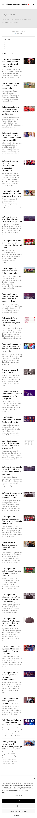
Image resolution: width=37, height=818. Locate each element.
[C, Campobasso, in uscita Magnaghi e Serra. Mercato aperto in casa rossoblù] (29, 134)
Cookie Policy (16, 815)
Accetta (18, 801)
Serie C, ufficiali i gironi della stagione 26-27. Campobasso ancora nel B (11, 444)
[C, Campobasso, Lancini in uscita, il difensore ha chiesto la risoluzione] (29, 518)
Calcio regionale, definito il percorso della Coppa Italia (10, 270)
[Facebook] (5, 42)
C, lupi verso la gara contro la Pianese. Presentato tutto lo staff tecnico (10, 110)
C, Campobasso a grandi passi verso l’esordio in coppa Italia (12, 219)
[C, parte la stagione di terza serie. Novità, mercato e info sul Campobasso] (29, 61)
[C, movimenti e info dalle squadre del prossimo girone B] (29, 700)
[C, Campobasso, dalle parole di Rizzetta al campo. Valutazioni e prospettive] (29, 346)
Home (3, 53)
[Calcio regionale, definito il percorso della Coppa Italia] (29, 270)
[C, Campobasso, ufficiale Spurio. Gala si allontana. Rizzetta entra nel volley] (29, 596)
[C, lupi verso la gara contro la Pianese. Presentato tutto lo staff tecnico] (29, 108)
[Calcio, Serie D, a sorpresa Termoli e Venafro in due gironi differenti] (29, 320)
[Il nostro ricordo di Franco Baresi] (29, 372)
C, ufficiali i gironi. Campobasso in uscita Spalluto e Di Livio (11, 419)
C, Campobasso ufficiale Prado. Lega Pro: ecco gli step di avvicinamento (11, 622)
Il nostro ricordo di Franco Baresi (10, 371)
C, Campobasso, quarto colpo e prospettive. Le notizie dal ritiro (12, 495)
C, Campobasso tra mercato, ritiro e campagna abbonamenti (10, 676)
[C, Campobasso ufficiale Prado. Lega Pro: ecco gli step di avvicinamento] (29, 620)
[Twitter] (5, 48)
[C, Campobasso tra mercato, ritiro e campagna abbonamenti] (29, 674)
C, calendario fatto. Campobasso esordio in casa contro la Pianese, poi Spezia (12, 394)
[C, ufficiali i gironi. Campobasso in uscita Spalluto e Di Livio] (29, 419)
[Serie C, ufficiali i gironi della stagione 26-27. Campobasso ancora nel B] (29, 442)
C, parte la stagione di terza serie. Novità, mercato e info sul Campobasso (11, 63)
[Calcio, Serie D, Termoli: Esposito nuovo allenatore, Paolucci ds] (29, 544)
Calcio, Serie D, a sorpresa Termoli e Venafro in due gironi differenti (11, 321)
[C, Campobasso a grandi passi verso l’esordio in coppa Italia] (29, 218)
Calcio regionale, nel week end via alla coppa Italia (11, 85)
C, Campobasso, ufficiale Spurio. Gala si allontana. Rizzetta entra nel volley (12, 598)
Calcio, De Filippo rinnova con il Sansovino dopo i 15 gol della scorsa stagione (12, 745)
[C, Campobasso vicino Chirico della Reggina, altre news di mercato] (29, 193)
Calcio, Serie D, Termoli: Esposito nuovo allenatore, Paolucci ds (9, 546)
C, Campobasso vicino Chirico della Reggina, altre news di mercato (11, 193)
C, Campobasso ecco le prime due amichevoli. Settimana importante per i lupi (12, 470)
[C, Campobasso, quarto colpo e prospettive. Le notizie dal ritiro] (29, 494)
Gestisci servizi (18, 795)
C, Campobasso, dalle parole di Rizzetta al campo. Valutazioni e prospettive (11, 347)
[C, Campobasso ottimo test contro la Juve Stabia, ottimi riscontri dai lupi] (29, 242)
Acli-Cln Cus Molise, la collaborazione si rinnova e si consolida (11, 722)
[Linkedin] (5, 46)
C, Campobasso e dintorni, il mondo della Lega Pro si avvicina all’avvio (10, 297)
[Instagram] (5, 44)
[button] (34, 778)
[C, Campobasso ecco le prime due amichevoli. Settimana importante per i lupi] (29, 468)
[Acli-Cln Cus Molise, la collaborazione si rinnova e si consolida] (29, 722)
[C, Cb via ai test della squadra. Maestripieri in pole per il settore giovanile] (29, 648)
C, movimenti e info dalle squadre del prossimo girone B (10, 700)
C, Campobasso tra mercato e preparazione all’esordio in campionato (10, 165)
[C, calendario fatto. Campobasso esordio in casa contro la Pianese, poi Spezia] (29, 393)
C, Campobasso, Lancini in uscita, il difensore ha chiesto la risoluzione (12, 520)
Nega (18, 806)
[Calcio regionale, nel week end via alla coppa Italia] (29, 85)
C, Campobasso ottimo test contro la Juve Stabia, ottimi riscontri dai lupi (12, 244)
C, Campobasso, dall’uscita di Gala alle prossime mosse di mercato (11, 572)
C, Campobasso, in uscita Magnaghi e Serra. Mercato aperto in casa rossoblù (11, 136)
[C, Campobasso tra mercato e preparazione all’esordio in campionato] (29, 162)
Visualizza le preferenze (18, 811)
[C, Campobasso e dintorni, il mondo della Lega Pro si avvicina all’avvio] (29, 296)
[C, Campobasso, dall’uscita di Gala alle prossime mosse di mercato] (29, 570)
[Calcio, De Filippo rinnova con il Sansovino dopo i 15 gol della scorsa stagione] (29, 743)
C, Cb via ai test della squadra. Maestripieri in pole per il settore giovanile (11, 650)
